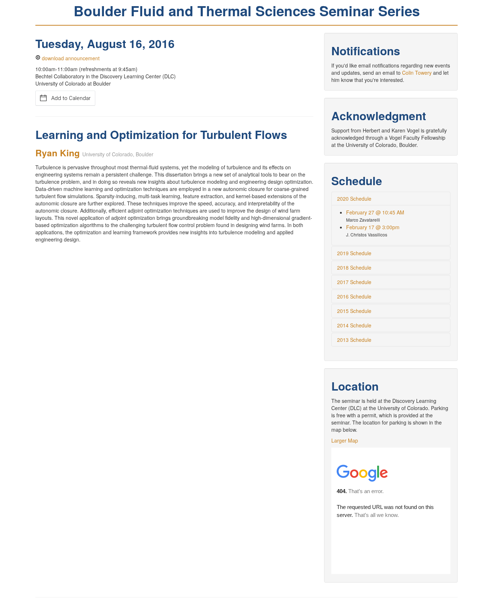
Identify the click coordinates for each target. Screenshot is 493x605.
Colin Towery (417, 72)
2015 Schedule (354, 310)
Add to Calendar (71, 98)
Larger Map (344, 440)
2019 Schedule (354, 253)
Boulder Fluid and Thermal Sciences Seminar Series (247, 11)
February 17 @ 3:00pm (373, 227)
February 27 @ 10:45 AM (375, 212)
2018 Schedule (354, 267)
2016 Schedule (354, 296)
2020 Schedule (354, 198)
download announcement (70, 58)
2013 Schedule (354, 339)
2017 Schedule (354, 282)
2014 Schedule (354, 325)
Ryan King (57, 152)
